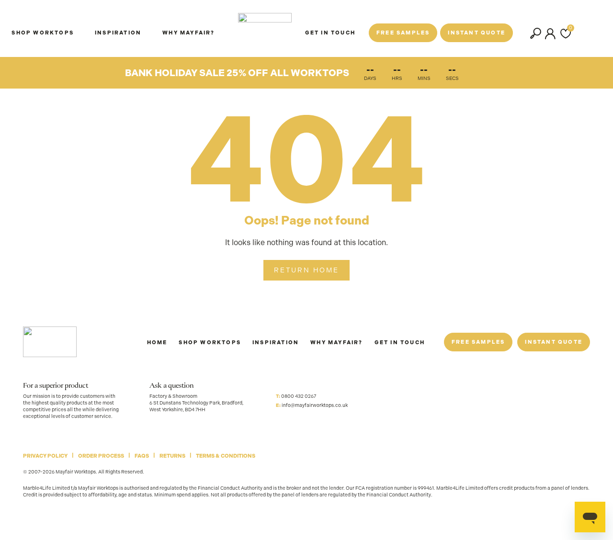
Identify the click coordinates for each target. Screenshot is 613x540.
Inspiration (118, 33)
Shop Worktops (210, 342)
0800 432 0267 (298, 396)
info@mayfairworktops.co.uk (315, 405)
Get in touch (400, 342)
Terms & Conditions (225, 456)
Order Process (101, 456)
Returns (172, 456)
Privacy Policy (45, 456)
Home (157, 342)
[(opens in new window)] (282, 422)
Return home (306, 270)
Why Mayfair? (188, 33)
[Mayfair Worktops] (265, 28)
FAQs (142, 456)
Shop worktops (42, 33)
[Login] (550, 33)
